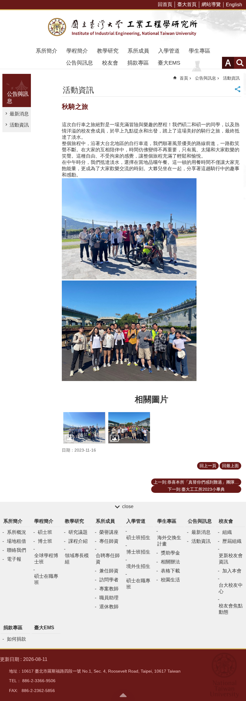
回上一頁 (208, 465)
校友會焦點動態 (231, 609)
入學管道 (169, 51)
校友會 (110, 63)
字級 (228, 63)
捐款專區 (138, 63)
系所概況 (16, 532)
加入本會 (232, 570)
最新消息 (19, 113)
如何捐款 (16, 638)
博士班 (45, 541)
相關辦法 (170, 561)
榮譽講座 (108, 532)
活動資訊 (19, 124)
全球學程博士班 (46, 558)
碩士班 (45, 532)
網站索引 (240, 63)
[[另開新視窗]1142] (129, 428)
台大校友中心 (231, 588)
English (234, 4)
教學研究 (107, 51)
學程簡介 (77, 51)
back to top (123, 695)
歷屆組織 (232, 541)
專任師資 (108, 541)
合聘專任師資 (108, 558)
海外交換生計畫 (169, 540)
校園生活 (170, 579)
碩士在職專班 (46, 579)
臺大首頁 (186, 4)
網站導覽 (211, 4)
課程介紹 (78, 541)
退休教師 (108, 606)
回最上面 (230, 465)
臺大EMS (169, 63)
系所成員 (138, 51)
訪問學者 (108, 579)
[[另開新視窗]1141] (84, 428)
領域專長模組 (77, 558)
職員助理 (108, 597)
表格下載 (170, 570)
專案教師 (108, 588)
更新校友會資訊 (231, 558)
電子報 (14, 559)
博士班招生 (138, 551)
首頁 (184, 78)
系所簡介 (46, 51)
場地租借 (16, 541)
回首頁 (165, 4)
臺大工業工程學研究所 (123, 27)
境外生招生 (138, 566)
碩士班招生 (138, 537)
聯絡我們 (16, 550)
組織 (227, 532)
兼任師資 (108, 570)
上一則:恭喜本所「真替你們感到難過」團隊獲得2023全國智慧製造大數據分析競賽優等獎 (197, 482)
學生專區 (199, 51)
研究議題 (78, 532)
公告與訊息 (79, 63)
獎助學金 (170, 552)
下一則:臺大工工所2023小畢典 (196, 489)
